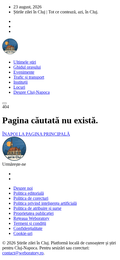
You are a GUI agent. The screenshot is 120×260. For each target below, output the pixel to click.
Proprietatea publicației (33, 213)
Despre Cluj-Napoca (31, 92)
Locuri (19, 87)
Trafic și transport (28, 77)
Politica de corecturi (30, 198)
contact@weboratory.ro (23, 253)
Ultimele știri (24, 62)
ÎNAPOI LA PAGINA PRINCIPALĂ (36, 134)
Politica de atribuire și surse (37, 208)
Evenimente (23, 72)
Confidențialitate (27, 228)
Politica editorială (28, 193)
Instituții (20, 82)
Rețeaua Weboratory (31, 218)
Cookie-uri (22, 233)
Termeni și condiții (29, 223)
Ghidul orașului (27, 67)
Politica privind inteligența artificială (45, 203)
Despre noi (23, 188)
